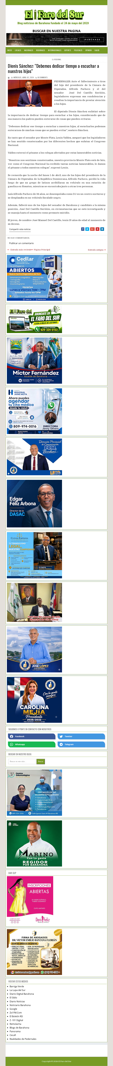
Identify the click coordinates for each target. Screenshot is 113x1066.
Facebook (19, 736)
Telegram (69, 744)
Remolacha (15, 1023)
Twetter (68, 736)
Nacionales (28, 50)
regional (57, 59)
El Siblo (13, 997)
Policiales (78, 50)
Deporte (67, 50)
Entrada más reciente (20, 250)
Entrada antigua (95, 250)
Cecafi (13, 1035)
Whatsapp (20, 744)
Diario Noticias (17, 1001)
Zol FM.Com (16, 1012)
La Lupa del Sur (17, 990)
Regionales (40, 50)
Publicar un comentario (21, 243)
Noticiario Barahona (20, 1005)
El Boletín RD (16, 1016)
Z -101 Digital (16, 1020)
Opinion (88, 50)
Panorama (15, 1031)
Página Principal (42, 250)
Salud (97, 50)
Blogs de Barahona (19, 1027)
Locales (18, 50)
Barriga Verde (17, 986)
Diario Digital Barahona (22, 993)
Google (13, 1008)
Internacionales (54, 50)
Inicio (9, 50)
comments (43, 77)
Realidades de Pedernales (23, 1038)
